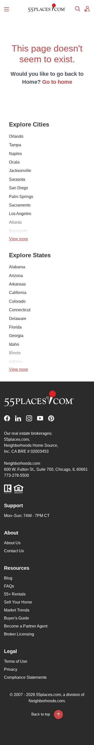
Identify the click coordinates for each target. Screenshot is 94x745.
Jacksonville (20, 170)
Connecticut (19, 310)
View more (18, 239)
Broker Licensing (19, 634)
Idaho (14, 344)
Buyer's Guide (16, 618)
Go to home (57, 82)
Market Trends (16, 610)
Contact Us (14, 551)
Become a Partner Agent (25, 626)
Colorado (17, 301)
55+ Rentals (15, 594)
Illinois (15, 353)
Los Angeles (20, 214)
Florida (15, 327)
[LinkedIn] (18, 418)
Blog (8, 578)
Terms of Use (15, 661)
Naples (15, 154)
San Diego (18, 188)
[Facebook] (7, 418)
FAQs (9, 586)
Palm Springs (21, 196)
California (17, 292)
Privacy (10, 669)
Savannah (18, 231)
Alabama (17, 267)
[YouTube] (40, 418)
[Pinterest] (51, 418)
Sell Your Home (18, 602)
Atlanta (15, 222)
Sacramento (20, 205)
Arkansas (17, 284)
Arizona (16, 276)
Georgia (16, 336)
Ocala (14, 162)
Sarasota (17, 179)
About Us (12, 543)
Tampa (15, 145)
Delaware (17, 318)
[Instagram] (29, 418)
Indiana (15, 362)
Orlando (16, 136)
